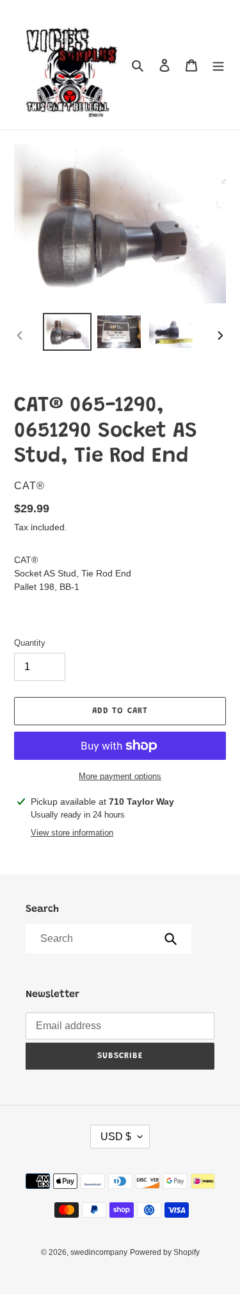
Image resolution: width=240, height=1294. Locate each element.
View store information (72, 832)
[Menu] (218, 65)
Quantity (29, 643)
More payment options (120, 776)
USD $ (115, 1136)
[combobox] (107, 939)
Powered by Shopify (165, 1252)
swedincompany (98, 1252)
